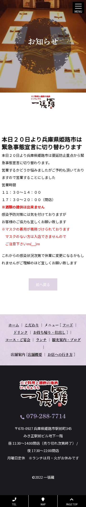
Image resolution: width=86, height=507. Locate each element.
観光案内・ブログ (66, 340)
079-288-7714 (46, 416)
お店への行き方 (60, 354)
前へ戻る (43, 284)
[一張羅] (43, 102)
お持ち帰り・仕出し (49, 332)
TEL (14, 504)
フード (67, 325)
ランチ (41, 340)
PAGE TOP (71, 504)
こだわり (32, 325)
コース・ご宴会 (17, 340)
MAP (43, 504)
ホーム (13, 325)
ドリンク (20, 332)
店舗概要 (35, 354)
